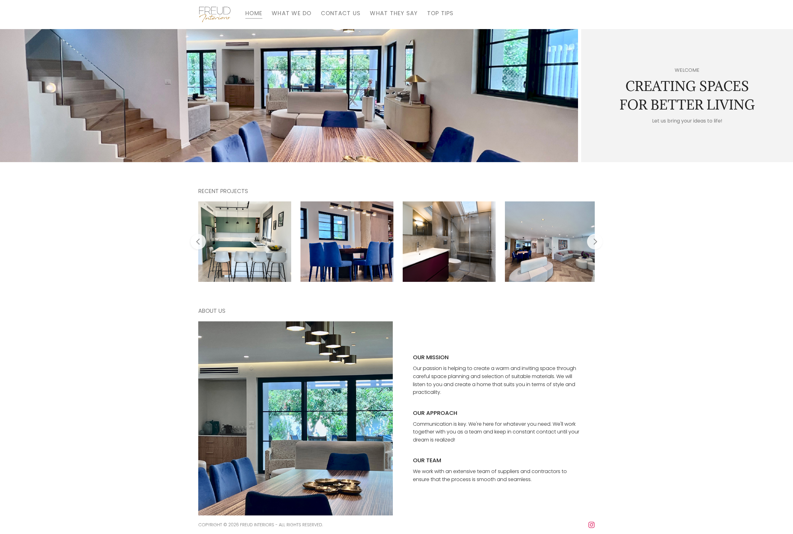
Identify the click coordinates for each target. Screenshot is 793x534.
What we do (292, 13)
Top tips (440, 13)
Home (253, 13)
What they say (394, 13)
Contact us (341, 13)
